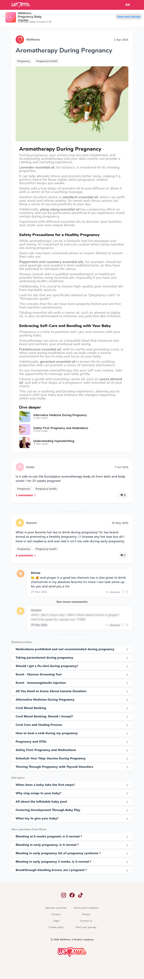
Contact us (86, 921)
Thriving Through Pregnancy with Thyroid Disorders (54, 767)
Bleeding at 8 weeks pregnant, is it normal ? (49, 836)
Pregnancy (23, 61)
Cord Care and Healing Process (39, 725)
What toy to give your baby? (37, 818)
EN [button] (128, 4)
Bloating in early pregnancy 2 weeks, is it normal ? (53, 861)
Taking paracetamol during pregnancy (44, 657)
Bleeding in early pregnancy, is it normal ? (47, 845)
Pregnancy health (46, 61)
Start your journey (128, 16)
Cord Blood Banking (31, 708)
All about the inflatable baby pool (41, 801)
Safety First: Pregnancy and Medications (46, 750)
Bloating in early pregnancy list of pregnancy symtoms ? (58, 853)
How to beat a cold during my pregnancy (47, 733)
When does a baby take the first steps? (45, 785)
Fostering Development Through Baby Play (48, 810)
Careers (56, 914)
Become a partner (56, 908)
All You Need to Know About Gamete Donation (51, 691)
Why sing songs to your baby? (38, 793)
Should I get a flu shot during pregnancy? (47, 666)
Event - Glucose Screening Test (39, 674)
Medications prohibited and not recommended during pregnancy (65, 649)
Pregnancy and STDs (31, 741)
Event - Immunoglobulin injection (41, 683)
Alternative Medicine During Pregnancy (45, 699)
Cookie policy (56, 927)
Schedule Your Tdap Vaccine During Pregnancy (51, 758)
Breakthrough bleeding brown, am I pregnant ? (51, 870)
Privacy (86, 914)
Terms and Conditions (86, 908)
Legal (56, 921)
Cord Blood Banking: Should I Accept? (44, 716)
